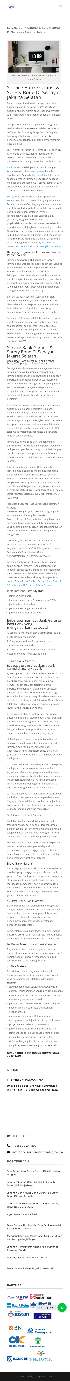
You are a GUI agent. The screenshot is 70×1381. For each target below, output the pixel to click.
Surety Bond (13, 196)
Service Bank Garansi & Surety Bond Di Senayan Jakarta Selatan (34, 92)
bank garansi (37, 171)
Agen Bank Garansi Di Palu (22, 1214)
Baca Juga (13, 361)
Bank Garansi (14, 167)
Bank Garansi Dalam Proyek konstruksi (30, 1268)
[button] (62, 1307)
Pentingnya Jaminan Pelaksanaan (27, 1257)
